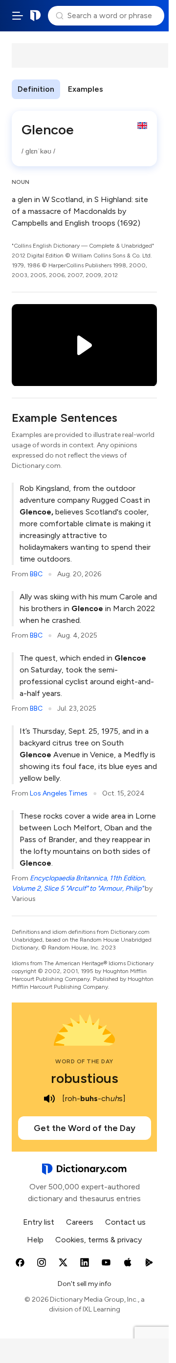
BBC (36, 574)
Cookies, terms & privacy (98, 1239)
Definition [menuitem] (36, 89)
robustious (84, 1078)
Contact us (125, 1222)
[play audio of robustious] (49, 1099)
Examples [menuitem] (85, 89)
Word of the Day (84, 1061)
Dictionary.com (35, 16)
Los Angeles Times (59, 793)
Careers (79, 1222)
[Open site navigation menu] (17, 15)
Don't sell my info (84, 1284)
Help (35, 1239)
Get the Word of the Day (84, 1128)
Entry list (38, 1222)
